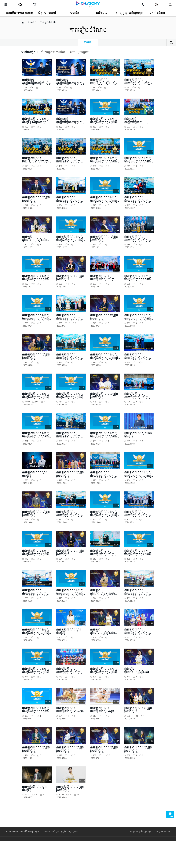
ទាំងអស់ (88, 42)
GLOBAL (170, 814)
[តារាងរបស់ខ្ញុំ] (142, 4)
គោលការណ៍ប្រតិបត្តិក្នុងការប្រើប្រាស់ (61, 831)
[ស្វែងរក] (170, 5)
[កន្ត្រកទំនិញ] (35, 5)
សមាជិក (32, 22)
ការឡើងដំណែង (48, 22)
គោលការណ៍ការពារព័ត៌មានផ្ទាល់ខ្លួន (22, 831)
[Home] (20, 5)
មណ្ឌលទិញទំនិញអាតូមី (141, 831)
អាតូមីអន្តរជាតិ (163, 831)
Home (23, 22)
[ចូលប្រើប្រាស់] (156, 5)
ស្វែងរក (171, 42)
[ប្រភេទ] (5, 5)
